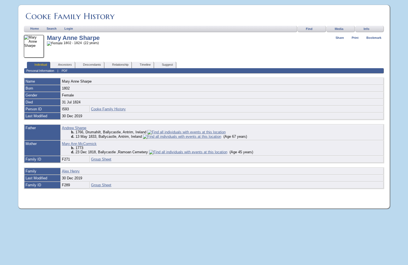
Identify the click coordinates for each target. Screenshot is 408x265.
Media (339, 28)
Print (355, 37)
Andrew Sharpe (74, 128)
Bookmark (373, 37)
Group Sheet (101, 159)
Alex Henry (71, 171)
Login (68, 28)
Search (52, 28)
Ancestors (65, 64)
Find (309, 28)
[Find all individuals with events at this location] (186, 132)
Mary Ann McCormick (79, 144)
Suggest (167, 64)
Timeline (145, 64)
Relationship (120, 64)
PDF (65, 70)
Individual (40, 64)
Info (366, 28)
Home (34, 28)
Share (340, 37)
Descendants (92, 64)
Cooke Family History (70, 16)
